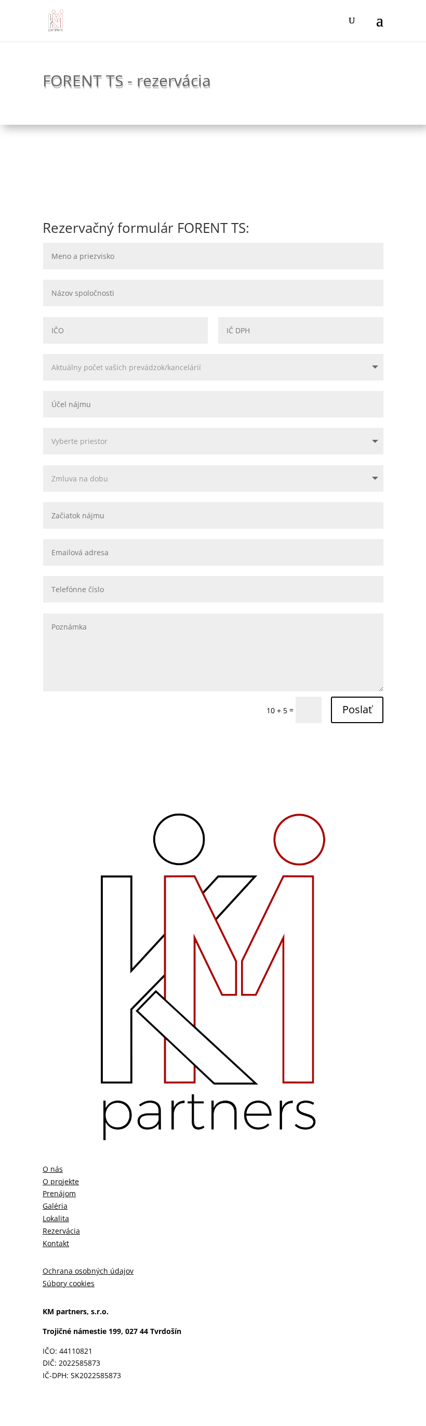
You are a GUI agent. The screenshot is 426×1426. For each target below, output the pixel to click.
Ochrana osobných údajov (88, 1271)
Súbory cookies (69, 1283)
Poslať (357, 709)
